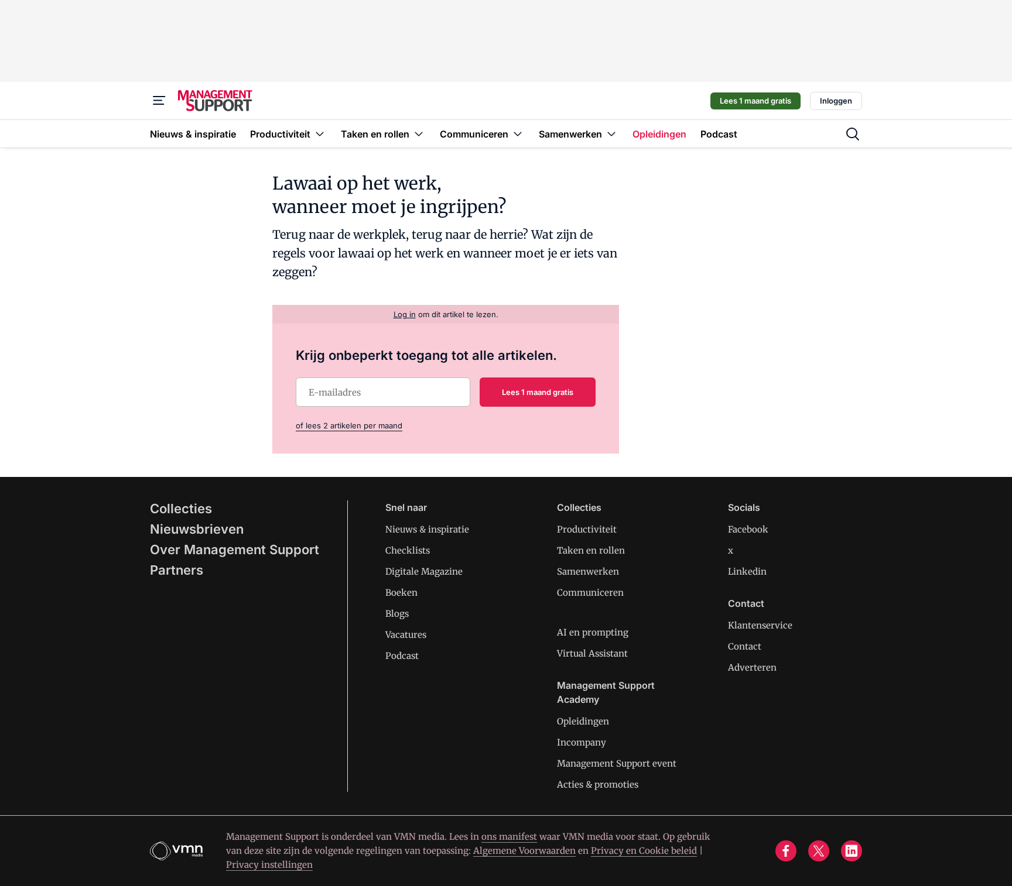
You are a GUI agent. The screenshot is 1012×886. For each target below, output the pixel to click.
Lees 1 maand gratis (755, 100)
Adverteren (752, 667)
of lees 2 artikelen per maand (349, 425)
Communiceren (590, 592)
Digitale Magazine (424, 571)
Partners (176, 570)
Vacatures (405, 634)
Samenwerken (588, 571)
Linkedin (747, 571)
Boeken (401, 592)
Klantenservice (760, 625)
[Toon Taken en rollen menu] (419, 133)
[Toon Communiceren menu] (518, 133)
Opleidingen (583, 721)
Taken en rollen (591, 550)
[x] (818, 850)
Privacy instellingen (269, 864)
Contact (744, 646)
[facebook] (785, 850)
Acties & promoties (597, 784)
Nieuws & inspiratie (427, 529)
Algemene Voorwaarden (524, 850)
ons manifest (509, 836)
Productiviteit (587, 529)
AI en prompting (592, 632)
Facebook (748, 529)
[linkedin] (851, 850)
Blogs (397, 613)
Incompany (581, 742)
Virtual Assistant (592, 653)
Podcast (402, 655)
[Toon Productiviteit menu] (320, 133)
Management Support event (616, 763)
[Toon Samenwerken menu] (611, 133)
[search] (852, 134)
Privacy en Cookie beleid (644, 850)
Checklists (407, 550)
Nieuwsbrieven (197, 529)
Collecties (181, 508)
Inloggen (836, 100)
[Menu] (159, 100)
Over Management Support (234, 549)
